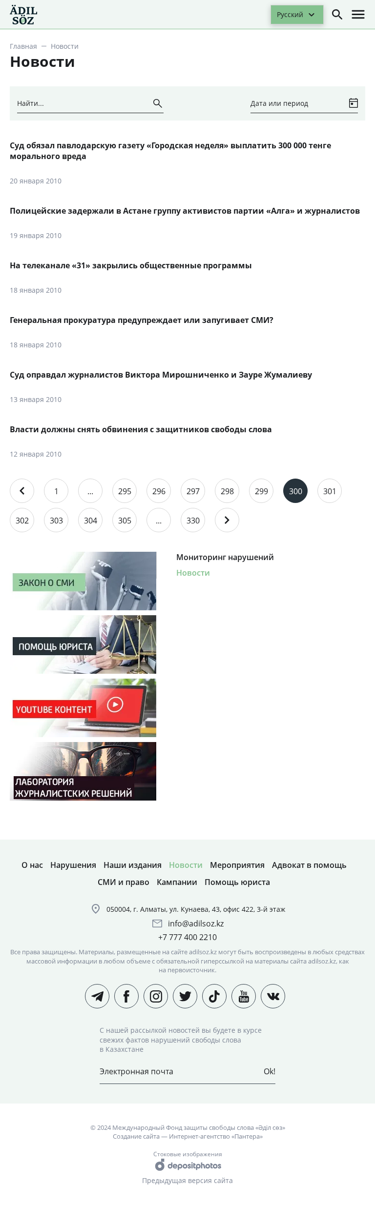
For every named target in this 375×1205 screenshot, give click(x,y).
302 (22, 520)
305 (124, 520)
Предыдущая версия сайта (187, 1180)
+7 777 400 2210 (187, 937)
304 (90, 520)
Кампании (177, 882)
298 (227, 491)
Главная (23, 46)
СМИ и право (123, 882)
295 (124, 491)
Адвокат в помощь (309, 865)
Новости (193, 572)
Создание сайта (136, 1136)
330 (193, 520)
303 (56, 520)
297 (193, 491)
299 (261, 491)
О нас (32, 865)
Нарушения (73, 865)
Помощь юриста (237, 882)
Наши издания (133, 865)
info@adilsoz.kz (196, 923)
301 (329, 491)
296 (159, 491)
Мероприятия (237, 865)
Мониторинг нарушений (225, 557)
